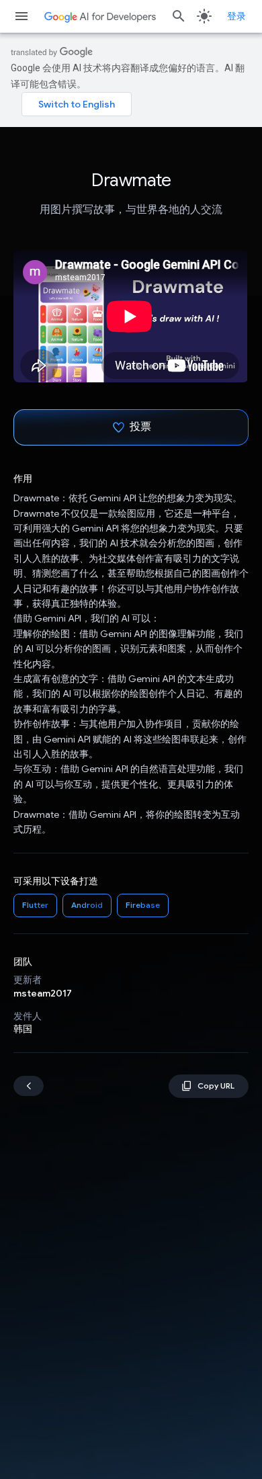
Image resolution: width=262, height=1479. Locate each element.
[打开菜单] (21, 16)
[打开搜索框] (179, 16)
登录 (236, 16)
